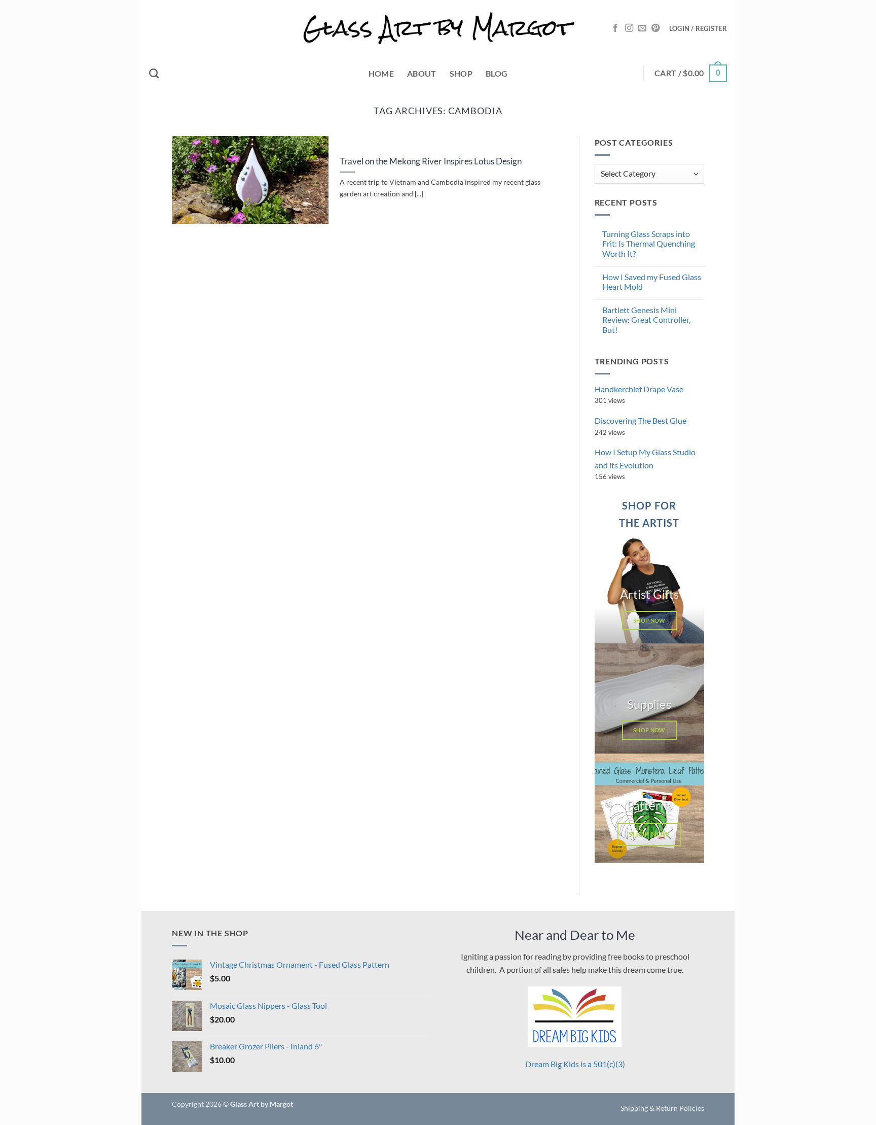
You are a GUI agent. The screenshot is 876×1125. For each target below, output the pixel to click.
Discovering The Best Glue (640, 420)
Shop (461, 73)
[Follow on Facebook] (615, 28)
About (421, 73)
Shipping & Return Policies (662, 1108)
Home (381, 73)
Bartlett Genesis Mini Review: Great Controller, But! (646, 319)
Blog (496, 73)
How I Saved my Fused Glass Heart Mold (651, 281)
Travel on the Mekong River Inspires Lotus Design (431, 161)
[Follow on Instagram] (629, 28)
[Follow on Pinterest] (655, 28)
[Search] (154, 73)
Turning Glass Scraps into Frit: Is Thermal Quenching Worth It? (648, 243)
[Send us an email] (642, 28)
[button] (698, 28)
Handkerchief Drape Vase (639, 389)
